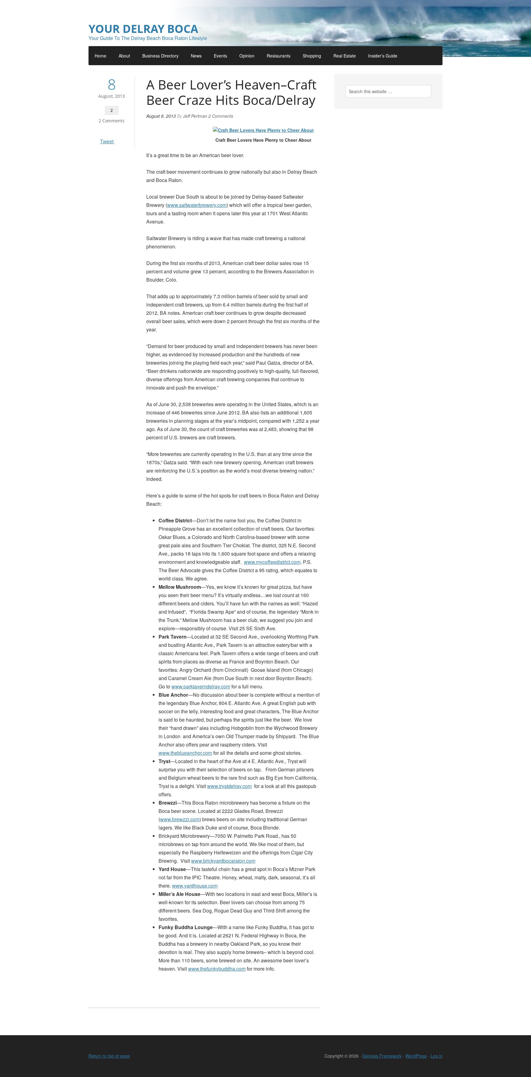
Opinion (246, 56)
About (124, 56)
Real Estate (344, 56)
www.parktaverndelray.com (200, 686)
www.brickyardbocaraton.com (223, 860)
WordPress (416, 1056)
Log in (436, 1056)
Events (220, 56)
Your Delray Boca (143, 28)
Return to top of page (109, 1056)
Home (100, 56)
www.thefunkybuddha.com (217, 968)
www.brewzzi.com (179, 819)
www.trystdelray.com (229, 786)
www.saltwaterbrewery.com (196, 204)
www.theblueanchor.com (185, 752)
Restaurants (278, 56)
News (196, 56)
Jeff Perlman (195, 116)
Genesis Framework (382, 1056)
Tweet (107, 141)
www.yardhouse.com (195, 885)
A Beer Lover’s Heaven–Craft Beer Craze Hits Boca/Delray (231, 92)
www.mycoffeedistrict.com (272, 561)
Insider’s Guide (382, 56)
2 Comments (111, 121)
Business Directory (160, 56)
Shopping (312, 56)
